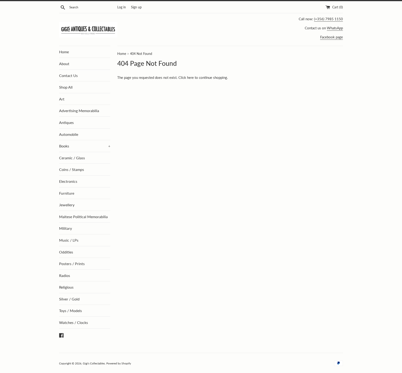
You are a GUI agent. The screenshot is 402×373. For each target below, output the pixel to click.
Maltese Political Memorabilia (83, 216)
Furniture (66, 193)
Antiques (66, 122)
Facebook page (331, 37)
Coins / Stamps (71, 169)
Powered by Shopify (118, 363)
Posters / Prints (72, 263)
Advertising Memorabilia (79, 110)
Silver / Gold (69, 299)
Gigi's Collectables (94, 363)
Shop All (66, 87)
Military (65, 228)
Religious (66, 287)
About (64, 63)
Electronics (68, 181)
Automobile (68, 134)
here (190, 77)
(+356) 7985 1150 (328, 19)
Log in (121, 7)
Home (64, 52)
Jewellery (66, 205)
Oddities (66, 252)
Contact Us (68, 75)
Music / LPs (68, 240)
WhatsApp (335, 28)
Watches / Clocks (73, 322)
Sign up (136, 7)
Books (84, 146)
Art (61, 99)
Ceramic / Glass (72, 158)
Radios (64, 275)
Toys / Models (70, 310)
